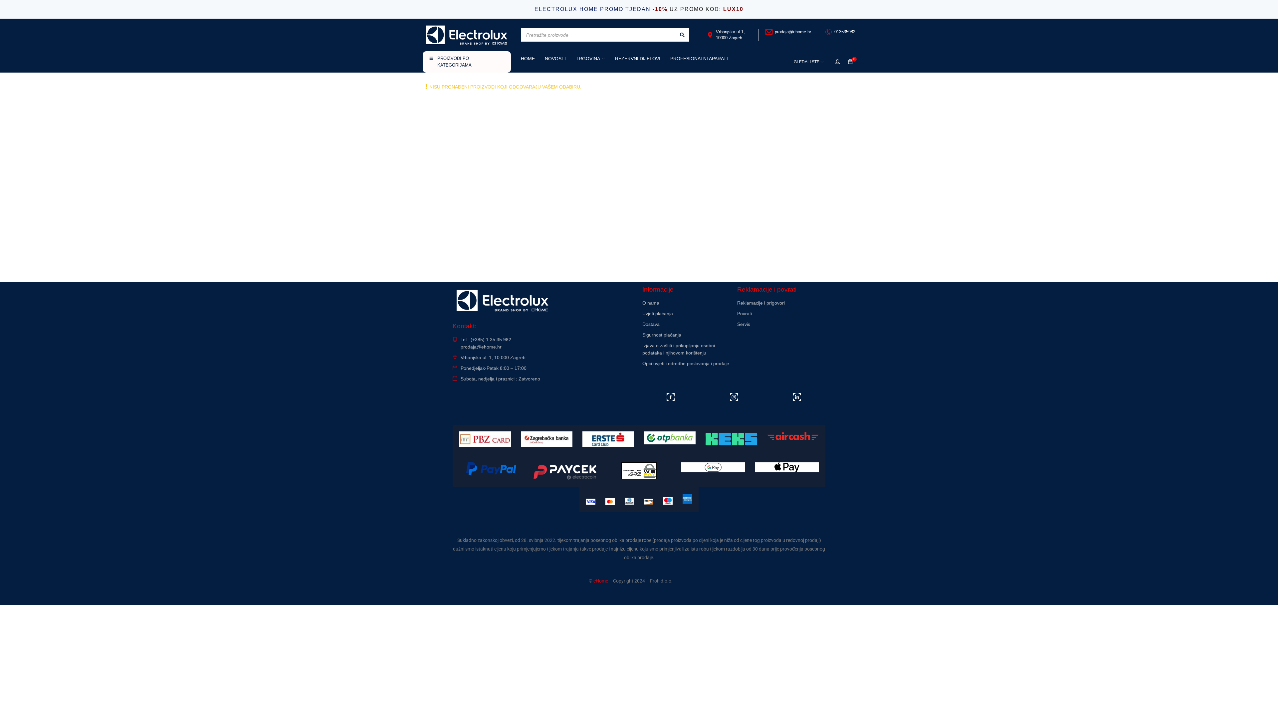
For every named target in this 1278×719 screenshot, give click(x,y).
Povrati (744, 313)
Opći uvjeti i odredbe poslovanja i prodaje (685, 363)
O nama (650, 303)
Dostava (651, 324)
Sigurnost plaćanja (661, 335)
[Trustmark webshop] (781, 342)
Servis (743, 324)
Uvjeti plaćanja (657, 313)
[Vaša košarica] (850, 62)
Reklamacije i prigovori (761, 303)
